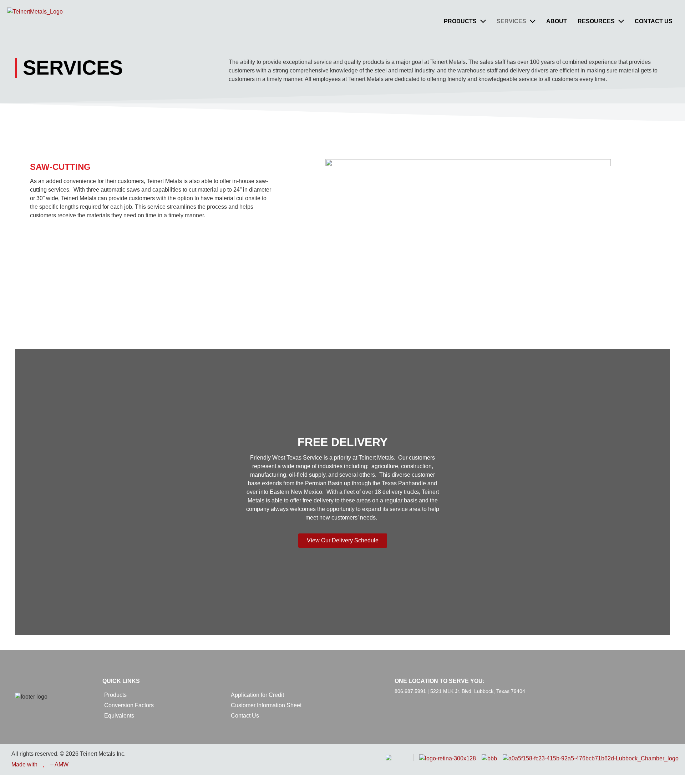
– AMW (59, 764)
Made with (24, 764)
